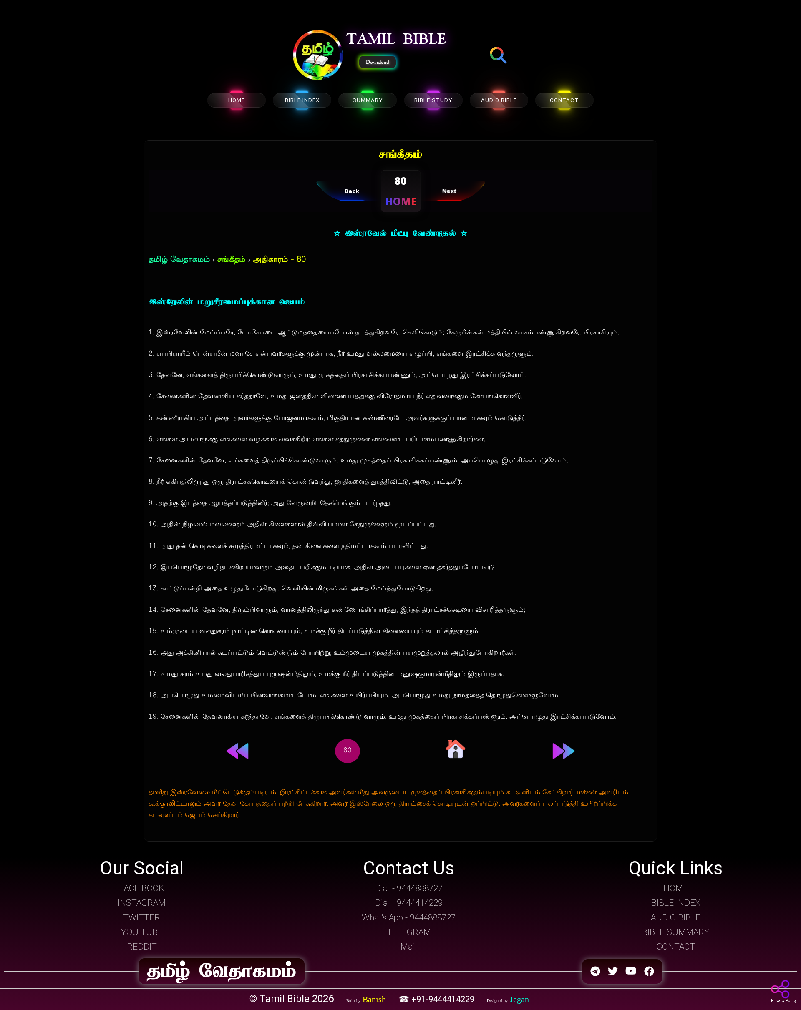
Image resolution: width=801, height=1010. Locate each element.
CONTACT (564, 100)
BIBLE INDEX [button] (675, 903)
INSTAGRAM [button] (142, 903)
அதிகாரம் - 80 (279, 260)
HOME (236, 100)
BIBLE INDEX (302, 100)
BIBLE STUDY (433, 100)
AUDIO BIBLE (499, 100)
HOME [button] (675, 888)
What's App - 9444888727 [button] (409, 917)
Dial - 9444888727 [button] (409, 888)
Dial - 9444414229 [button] (409, 903)
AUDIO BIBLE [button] (675, 917)
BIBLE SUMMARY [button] (676, 932)
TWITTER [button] (141, 917)
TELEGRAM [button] (409, 932)
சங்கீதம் (231, 260)
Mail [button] (408, 947)
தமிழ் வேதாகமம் (179, 260)
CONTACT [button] (676, 947)
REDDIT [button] (142, 947)
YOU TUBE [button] (142, 932)
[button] (318, 56)
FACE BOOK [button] (142, 888)
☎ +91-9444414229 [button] (437, 999)
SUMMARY (368, 100)
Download (377, 62)
